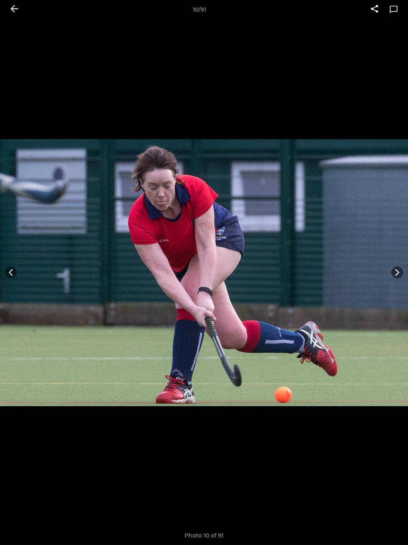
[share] (374, 9)
